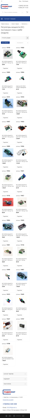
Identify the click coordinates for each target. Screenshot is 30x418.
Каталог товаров (9, 19)
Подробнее (5, 68)
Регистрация (25, 1)
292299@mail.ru (12, 407)
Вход (20, 1)
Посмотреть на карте (8, 399)
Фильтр (6, 42)
